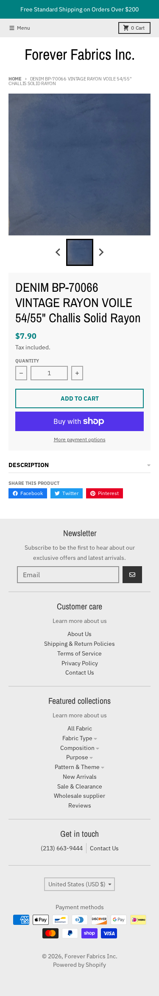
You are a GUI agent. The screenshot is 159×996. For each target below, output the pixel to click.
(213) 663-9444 (62, 848)
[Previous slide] (58, 252)
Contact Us (104, 848)
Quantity (27, 361)
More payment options (80, 439)
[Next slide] (101, 252)
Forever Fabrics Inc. (80, 54)
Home (15, 79)
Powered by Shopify (79, 964)
